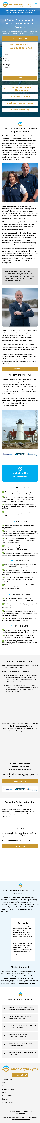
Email (5, 58)
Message (6, 65)
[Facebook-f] (14, 1075)
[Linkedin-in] (18, 1075)
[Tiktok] (26, 1075)
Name (5, 52)
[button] (36, 4)
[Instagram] (22, 1075)
